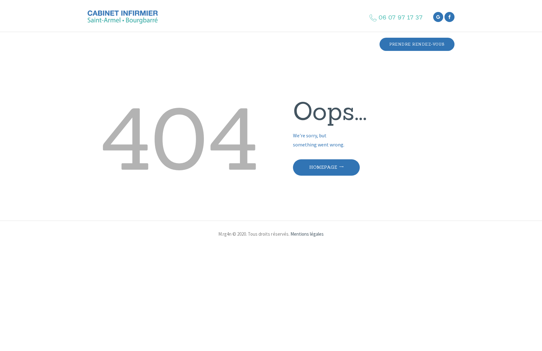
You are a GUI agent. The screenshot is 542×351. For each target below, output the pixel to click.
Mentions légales (307, 234)
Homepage (323, 167)
